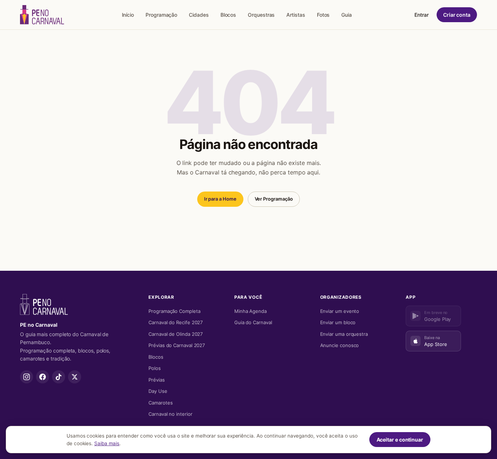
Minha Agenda (250, 311)
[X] (74, 376)
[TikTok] (58, 376)
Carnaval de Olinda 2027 (175, 334)
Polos (154, 368)
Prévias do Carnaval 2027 (176, 345)
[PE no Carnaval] (42, 14)
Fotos (323, 15)
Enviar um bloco (338, 322)
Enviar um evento (339, 311)
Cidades (198, 15)
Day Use (157, 391)
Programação (161, 15)
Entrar (421, 15)
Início (128, 15)
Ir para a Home (220, 199)
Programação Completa (174, 311)
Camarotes (160, 403)
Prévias (156, 380)
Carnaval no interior (170, 414)
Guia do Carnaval (253, 322)
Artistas (295, 15)
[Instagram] (26, 376)
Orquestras (261, 15)
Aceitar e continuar (400, 439)
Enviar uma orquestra (344, 334)
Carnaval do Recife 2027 (175, 322)
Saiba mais (106, 443)
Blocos (228, 15)
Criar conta (456, 15)
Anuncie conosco (339, 345)
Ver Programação (274, 199)
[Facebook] (42, 376)
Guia (346, 15)
